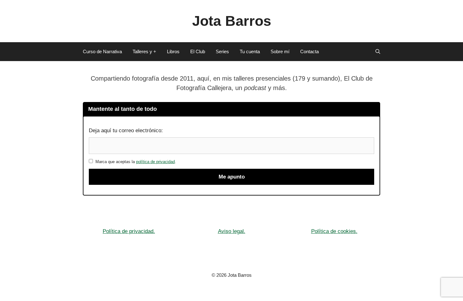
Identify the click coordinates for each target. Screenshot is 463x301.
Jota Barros (231, 21)
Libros (173, 51)
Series (222, 51)
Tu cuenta (250, 51)
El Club (197, 51)
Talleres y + (144, 51)
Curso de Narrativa (102, 51)
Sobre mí (280, 51)
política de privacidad (155, 161)
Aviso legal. (231, 231)
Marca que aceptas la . (134, 161)
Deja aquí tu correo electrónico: (126, 130)
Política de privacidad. (129, 231)
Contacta (309, 51)
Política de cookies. (334, 231)
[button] (378, 51)
